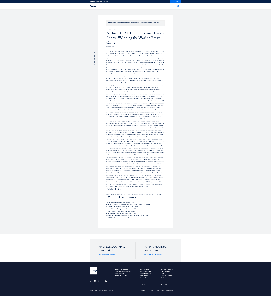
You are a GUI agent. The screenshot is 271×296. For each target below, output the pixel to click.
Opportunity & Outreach (166, 275)
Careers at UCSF (144, 282)
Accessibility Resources (145, 271)
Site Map (143, 290)
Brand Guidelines (144, 275)
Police (162, 279)
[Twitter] (106, 281)
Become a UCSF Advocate (121, 269)
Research (152, 6)
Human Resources (165, 271)
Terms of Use (150, 290)
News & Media (170, 6)
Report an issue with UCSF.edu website (164, 290)
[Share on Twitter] (95, 56)
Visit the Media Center (108, 254)
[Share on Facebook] (95, 53)
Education (160, 6)
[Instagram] (99, 281)
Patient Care (144, 6)
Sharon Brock (111, 46)
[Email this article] (95, 62)
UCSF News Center (141, 23)
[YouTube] (95, 281)
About (136, 6)
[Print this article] (95, 65)
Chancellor (142, 284)
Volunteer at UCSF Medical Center (123, 271)
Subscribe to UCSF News (154, 254)
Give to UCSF (175, 1)
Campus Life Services (145, 277)
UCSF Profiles (164, 284)
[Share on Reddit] (95, 59)
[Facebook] (103, 281)
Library (162, 273)
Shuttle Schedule (165, 282)
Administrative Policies (145, 273)
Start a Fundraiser (119, 273)
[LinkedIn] (92, 281)
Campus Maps (143, 279)
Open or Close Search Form (178, 6)
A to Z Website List (144, 269)
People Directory (165, 277)
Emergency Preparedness (167, 269)
